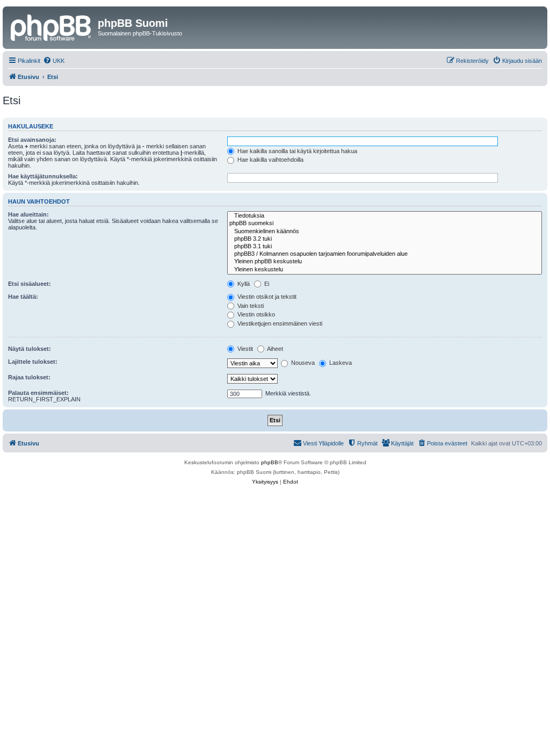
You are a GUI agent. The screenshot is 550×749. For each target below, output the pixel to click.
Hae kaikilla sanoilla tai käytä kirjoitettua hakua (296, 151)
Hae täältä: (23, 296)
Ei (266, 283)
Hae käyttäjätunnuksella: (43, 176)
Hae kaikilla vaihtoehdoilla (269, 159)
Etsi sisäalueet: (29, 283)
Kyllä (243, 283)
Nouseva (302, 362)
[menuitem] (53, 60)
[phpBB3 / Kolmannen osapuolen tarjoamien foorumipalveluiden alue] (384, 254)
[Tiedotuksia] (384, 216)
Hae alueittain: (28, 214)
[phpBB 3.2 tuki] (384, 239)
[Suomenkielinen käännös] (384, 231)
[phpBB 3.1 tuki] (384, 246)
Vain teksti (250, 306)
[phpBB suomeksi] (384, 223)
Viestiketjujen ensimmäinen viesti (279, 323)
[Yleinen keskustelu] (384, 269)
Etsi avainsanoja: (32, 139)
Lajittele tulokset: (32, 361)
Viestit (244, 348)
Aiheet (274, 348)
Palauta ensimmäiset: (38, 393)
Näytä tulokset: (29, 348)
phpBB (269, 462)
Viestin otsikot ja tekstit (266, 296)
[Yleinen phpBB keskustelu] (384, 261)
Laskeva (340, 362)
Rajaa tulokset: (29, 377)
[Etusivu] (51, 26)
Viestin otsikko (255, 314)
